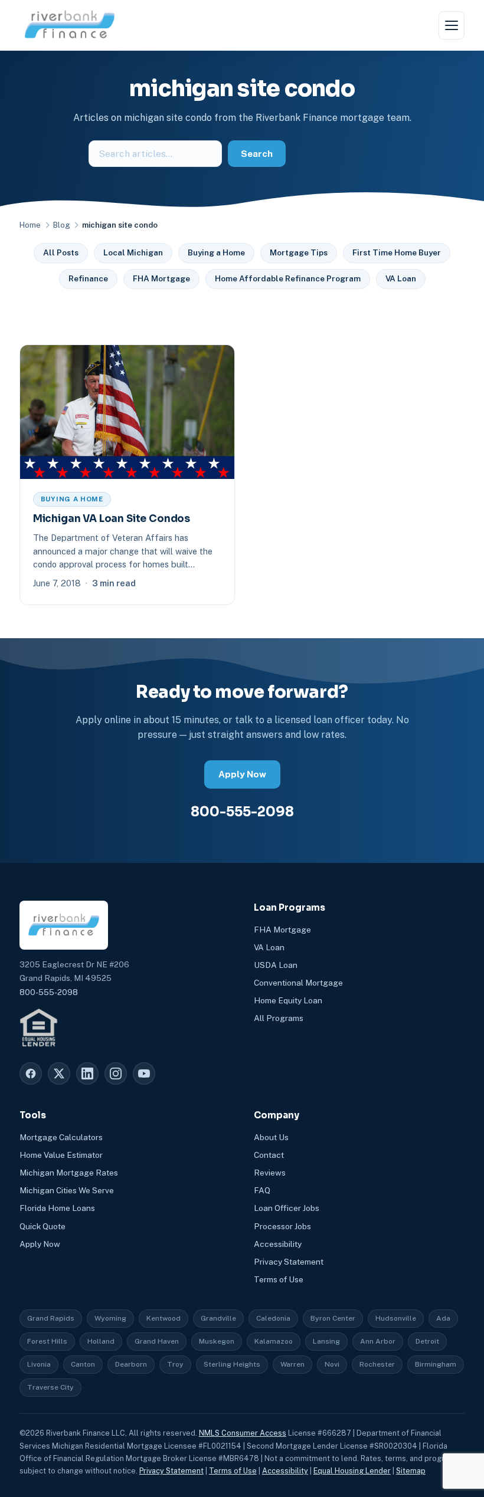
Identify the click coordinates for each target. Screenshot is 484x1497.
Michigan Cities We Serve (66, 1190)
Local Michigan (133, 252)
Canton (83, 1364)
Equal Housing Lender (352, 1470)
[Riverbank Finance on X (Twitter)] (59, 1073)
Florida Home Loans (57, 1208)
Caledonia (273, 1318)
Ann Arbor (377, 1341)
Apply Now (242, 774)
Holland (101, 1341)
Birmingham (435, 1364)
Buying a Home (216, 252)
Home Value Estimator (61, 1155)
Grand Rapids (50, 1318)
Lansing (326, 1341)
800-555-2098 (242, 811)
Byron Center (332, 1318)
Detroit (427, 1341)
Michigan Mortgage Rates (68, 1172)
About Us (271, 1137)
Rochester (377, 1364)
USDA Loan (275, 965)
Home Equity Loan (288, 1000)
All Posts (61, 252)
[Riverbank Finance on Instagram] (115, 1073)
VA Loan (400, 278)
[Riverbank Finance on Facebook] (30, 1073)
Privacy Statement (288, 1261)
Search (257, 154)
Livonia (39, 1364)
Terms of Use (278, 1279)
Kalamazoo (273, 1341)
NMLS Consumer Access (242, 1433)
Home (30, 225)
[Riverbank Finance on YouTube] (144, 1073)
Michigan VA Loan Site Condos (111, 519)
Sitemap (411, 1470)
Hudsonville (395, 1318)
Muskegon (216, 1341)
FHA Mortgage (161, 278)
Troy (175, 1364)
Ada (443, 1318)
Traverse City (50, 1387)
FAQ (262, 1190)
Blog (61, 225)
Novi (332, 1364)
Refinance (88, 278)
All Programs (278, 1018)
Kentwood (163, 1318)
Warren (292, 1364)
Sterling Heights (232, 1364)
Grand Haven (157, 1341)
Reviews (270, 1172)
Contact (269, 1155)
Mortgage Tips (299, 252)
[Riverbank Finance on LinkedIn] (87, 1073)
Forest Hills (47, 1341)
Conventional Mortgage (298, 982)
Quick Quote (42, 1226)
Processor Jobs (282, 1226)
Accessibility (278, 1244)
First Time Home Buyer (396, 252)
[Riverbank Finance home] (69, 25)
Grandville (218, 1318)
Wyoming (110, 1318)
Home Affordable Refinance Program (288, 278)
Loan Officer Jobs (286, 1208)
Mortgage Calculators (61, 1137)
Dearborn (131, 1364)
